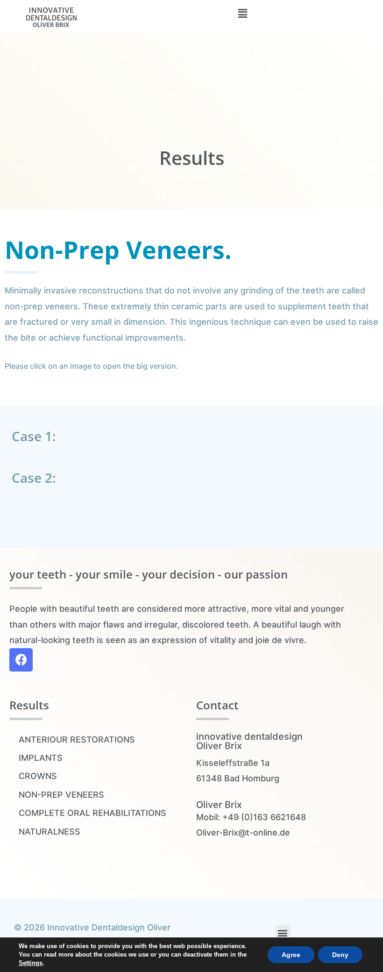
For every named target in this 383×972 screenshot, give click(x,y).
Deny (340, 954)
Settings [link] (31, 962)
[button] (283, 933)
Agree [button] (291, 954)
